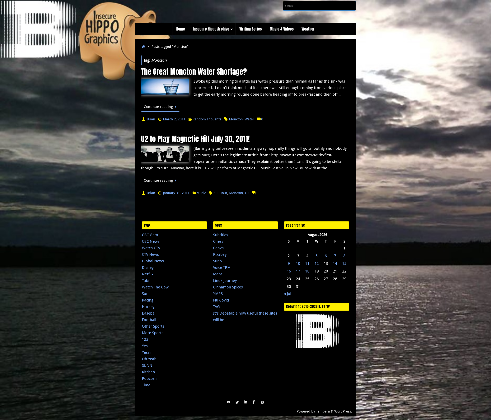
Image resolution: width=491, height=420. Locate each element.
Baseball (149, 313)
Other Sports (153, 326)
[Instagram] (262, 402)
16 (289, 271)
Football (149, 319)
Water (249, 119)
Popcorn (149, 378)
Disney (148, 267)
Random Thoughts (207, 119)
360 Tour (220, 193)
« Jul (287, 293)
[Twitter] (237, 402)
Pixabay (220, 254)
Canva (218, 247)
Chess (218, 241)
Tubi (145, 280)
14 (335, 263)
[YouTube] (228, 402)
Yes (145, 345)
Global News (153, 260)
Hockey (148, 306)
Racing (147, 300)
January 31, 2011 (176, 193)
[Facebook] (254, 402)
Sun (145, 293)
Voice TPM (222, 267)
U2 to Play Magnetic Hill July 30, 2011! (195, 138)
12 (317, 263)
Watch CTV (151, 247)
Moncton (236, 119)
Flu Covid (221, 300)
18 (307, 271)
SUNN (147, 365)
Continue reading (158, 106)
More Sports (152, 332)
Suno (217, 260)
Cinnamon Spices (228, 287)
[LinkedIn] (245, 402)
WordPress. (343, 411)
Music (201, 193)
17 (298, 271)
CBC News (150, 241)
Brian (151, 119)
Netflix (147, 274)
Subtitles (220, 234)
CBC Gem (150, 234)
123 (145, 339)
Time (146, 385)
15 (344, 263)
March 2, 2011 (174, 119)
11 (307, 263)
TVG (216, 306)
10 (298, 263)
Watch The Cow (155, 287)
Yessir (147, 352)
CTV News (150, 254)
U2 (247, 193)
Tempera (323, 411)
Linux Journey (225, 280)
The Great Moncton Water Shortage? (194, 71)
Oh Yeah (149, 358)
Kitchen (148, 371)
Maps (217, 274)
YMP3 (218, 293)
